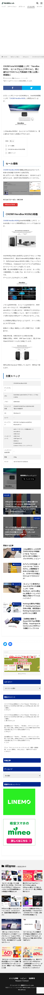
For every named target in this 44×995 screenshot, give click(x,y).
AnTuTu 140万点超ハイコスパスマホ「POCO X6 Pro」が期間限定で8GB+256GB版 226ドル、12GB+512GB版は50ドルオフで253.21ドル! (31, 571)
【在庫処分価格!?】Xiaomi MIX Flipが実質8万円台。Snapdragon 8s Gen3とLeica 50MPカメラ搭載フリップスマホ (31, 623)
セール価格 (10, 145)
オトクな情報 (13, 978)
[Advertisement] (22, 30)
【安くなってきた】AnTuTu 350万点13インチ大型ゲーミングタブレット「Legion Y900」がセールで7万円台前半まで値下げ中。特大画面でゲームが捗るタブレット (11, 937)
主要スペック (11, 153)
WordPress (22, 989)
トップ (3, 6)
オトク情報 (40, 6)
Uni (7, 709)
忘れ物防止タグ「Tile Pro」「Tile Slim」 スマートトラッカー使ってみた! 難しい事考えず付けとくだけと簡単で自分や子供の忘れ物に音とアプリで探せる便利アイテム (22, 727)
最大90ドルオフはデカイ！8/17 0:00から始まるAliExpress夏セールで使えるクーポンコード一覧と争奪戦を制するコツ (32, 887)
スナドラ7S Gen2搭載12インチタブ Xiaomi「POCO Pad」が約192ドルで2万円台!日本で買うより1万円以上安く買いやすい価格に (21, 706)
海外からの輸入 (15, 57)
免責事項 (32, 978)
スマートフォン (12, 6)
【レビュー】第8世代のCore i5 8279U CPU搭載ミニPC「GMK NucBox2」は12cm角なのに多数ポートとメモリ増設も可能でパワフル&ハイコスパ (31, 591)
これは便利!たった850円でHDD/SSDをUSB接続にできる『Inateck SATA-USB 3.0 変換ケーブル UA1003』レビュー (32, 553)
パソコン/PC (31, 6)
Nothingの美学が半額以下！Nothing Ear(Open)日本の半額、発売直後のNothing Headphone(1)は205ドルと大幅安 (31, 608)
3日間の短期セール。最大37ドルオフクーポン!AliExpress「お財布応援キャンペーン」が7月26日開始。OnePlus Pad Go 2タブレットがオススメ (32, 963)
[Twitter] (31, 88)
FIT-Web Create (25, 987)
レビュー (23, 978)
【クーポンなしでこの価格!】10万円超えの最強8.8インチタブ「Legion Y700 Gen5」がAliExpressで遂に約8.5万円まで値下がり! (32, 936)
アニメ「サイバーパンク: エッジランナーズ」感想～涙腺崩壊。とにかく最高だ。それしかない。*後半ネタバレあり (21, 748)
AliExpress (26, 57)
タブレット (22, 6)
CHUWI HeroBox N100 (17, 98)
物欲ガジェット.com (27, 985)
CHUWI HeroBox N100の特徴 (15, 149)
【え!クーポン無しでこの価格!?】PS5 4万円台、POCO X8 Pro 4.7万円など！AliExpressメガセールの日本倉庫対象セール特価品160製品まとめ (11, 887)
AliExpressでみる (10, 204)
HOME (5, 57)
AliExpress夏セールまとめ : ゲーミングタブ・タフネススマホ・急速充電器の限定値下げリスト (11, 912)
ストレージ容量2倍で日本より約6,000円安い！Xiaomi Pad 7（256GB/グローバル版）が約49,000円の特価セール (32, 912)
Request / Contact (22, 981)
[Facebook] (12, 88)
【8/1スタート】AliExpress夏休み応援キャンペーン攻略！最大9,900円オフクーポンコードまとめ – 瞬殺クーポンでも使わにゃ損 (11, 963)
